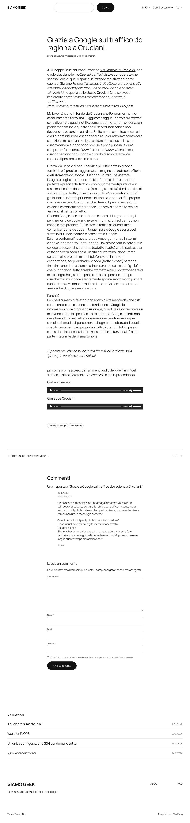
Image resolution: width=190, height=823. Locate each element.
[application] (95, 390)
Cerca (105, 7)
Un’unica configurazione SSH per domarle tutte (42, 743)
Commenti (82, 55)
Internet (91, 55)
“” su (118, 70)
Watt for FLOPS (18, 733)
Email (50, 629)
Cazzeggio (71, 55)
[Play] (51, 390)
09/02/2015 (62, 492)
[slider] (137, 390)
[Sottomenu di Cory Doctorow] (172, 7)
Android (52, 425)
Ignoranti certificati (21, 753)
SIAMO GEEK (16, 7)
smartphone (76, 425)
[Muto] (130, 390)
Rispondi (61, 545)
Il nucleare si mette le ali (24, 724)
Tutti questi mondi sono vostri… (30, 455)
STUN (174, 455)
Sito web (51, 643)
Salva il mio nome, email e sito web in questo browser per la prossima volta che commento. (91, 657)
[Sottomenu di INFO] (149, 7)
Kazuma (60, 55)
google (63, 425)
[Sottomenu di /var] (182, 7)
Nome (50, 615)
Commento (53, 576)
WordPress (178, 814)
